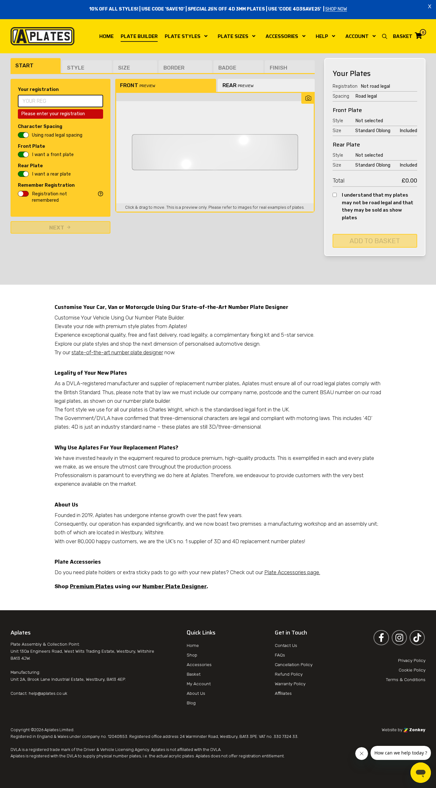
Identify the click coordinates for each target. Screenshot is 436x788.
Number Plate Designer (174, 586)
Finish (278, 67)
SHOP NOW (336, 9)
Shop (192, 654)
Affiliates (283, 693)
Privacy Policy (411, 660)
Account (357, 36)
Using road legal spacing (57, 135)
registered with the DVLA (53, 756)
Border (173, 67)
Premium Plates (92, 586)
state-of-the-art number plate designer (117, 352)
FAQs (280, 654)
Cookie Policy (412, 669)
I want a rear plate (51, 174)
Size (124, 67)
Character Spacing (40, 126)
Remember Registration (46, 185)
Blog (191, 702)
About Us (196, 693)
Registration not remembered (49, 197)
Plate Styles (182, 36)
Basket (193, 674)
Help (322, 36)
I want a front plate (53, 154)
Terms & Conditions (405, 679)
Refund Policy (289, 674)
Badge (227, 67)
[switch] (23, 135)
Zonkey (416, 729)
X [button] (429, 6)
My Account (199, 683)
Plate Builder (139, 36)
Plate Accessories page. (292, 572)
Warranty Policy (290, 683)
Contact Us (286, 645)
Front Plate (31, 146)
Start (24, 65)
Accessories (282, 36)
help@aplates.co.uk (48, 693)
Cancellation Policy (293, 664)
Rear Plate (30, 166)
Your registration (38, 89)
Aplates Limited (58, 729)
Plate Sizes (233, 36)
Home (106, 36)
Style (75, 67)
